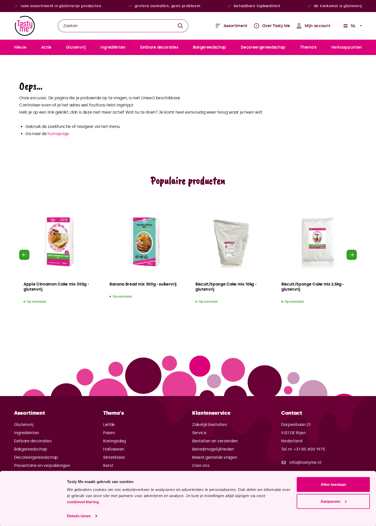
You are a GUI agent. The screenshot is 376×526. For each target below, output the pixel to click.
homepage (58, 133)
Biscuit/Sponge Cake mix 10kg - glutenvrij (225, 287)
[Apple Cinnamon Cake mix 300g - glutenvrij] (59, 242)
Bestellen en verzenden (215, 441)
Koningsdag (114, 441)
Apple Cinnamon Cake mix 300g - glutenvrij (56, 287)
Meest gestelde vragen (214, 457)
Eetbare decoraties (32, 441)
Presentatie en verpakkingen (42, 465)
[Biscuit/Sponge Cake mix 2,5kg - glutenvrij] (316, 242)
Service (199, 432)
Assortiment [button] (29, 413)
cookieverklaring (83, 502)
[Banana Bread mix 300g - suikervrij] (145, 242)
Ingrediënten (26, 432)
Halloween (113, 449)
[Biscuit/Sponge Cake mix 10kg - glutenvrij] (231, 242)
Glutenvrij (24, 424)
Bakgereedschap (30, 449)
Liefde (109, 424)
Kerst (108, 465)
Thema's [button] (113, 413)
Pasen (109, 432)
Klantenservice (211, 412)
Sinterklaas (114, 457)
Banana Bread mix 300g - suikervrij (142, 284)
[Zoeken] (180, 25)
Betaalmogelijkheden (213, 449)
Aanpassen (330, 501)
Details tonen (79, 516)
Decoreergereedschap (36, 457)
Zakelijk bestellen (209, 424)
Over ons (200, 465)
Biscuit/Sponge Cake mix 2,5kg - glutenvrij (312, 287)
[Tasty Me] (25, 26)
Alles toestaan (333, 484)
